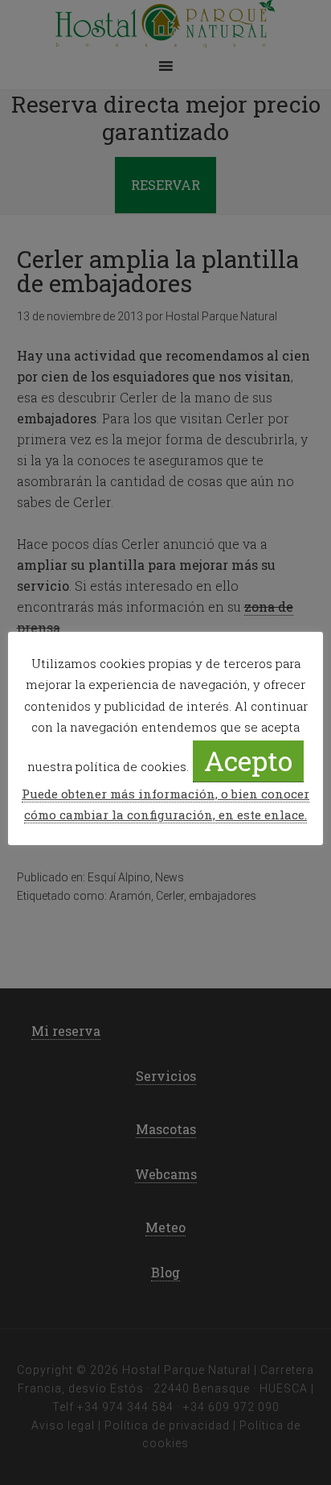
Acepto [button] (248, 760)
